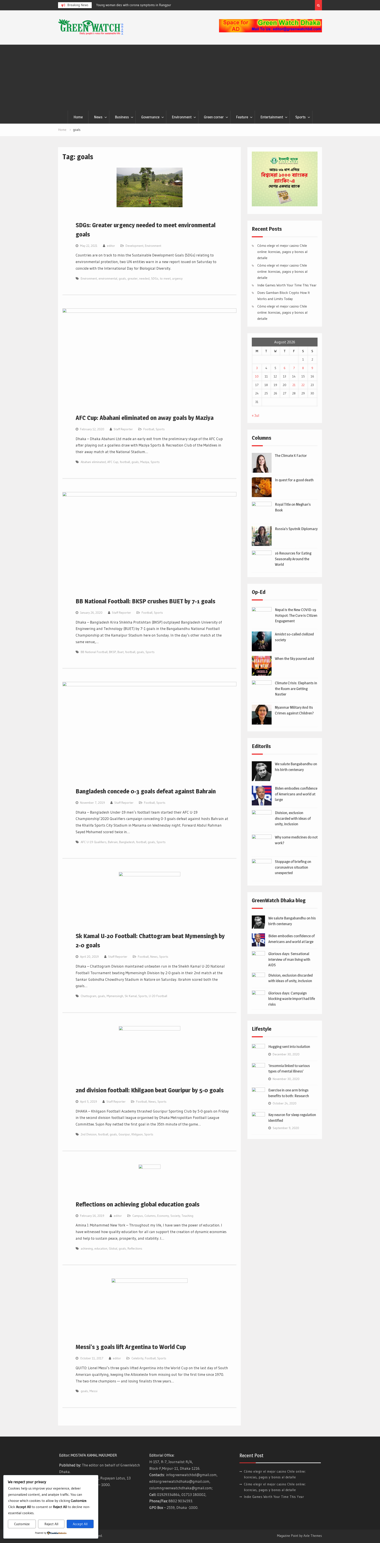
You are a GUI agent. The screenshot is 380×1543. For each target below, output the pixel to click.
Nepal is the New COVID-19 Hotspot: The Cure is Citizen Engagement (296, 615)
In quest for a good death (294, 480)
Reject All (51, 1524)
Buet (120, 652)
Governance (150, 117)
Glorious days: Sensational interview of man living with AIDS (289, 959)
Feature (242, 117)
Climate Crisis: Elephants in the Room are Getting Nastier (296, 688)
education (100, 1248)
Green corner (214, 117)
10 (257, 376)
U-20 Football (158, 996)
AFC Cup (112, 462)
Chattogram (88, 996)
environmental (108, 278)
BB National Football (94, 652)
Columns (150, 1216)
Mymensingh (115, 996)
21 (294, 385)
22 (303, 385)
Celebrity (137, 1358)
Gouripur (124, 1134)
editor (111, 246)
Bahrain (113, 842)
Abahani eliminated (93, 462)
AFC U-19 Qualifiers (93, 842)
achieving (87, 1248)
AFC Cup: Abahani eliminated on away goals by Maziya (145, 417)
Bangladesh (127, 842)
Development (134, 246)
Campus (137, 1216)
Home (78, 117)
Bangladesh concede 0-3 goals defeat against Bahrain (146, 791)
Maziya (144, 462)
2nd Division (89, 1134)
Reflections (135, 1248)
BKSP (112, 652)
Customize (22, 1524)
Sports (300, 117)
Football (148, 429)
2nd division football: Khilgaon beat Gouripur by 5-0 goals (150, 1090)
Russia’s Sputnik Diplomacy (296, 529)
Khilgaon (137, 1134)
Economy (163, 1216)
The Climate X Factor (291, 455)
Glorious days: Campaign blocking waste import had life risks (291, 999)
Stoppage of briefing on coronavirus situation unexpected (293, 867)
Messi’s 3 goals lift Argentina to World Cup (131, 1347)
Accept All (80, 1524)
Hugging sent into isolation (289, 1046)
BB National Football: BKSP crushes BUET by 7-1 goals (145, 601)
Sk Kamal (131, 996)
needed (144, 278)
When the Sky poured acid (294, 658)
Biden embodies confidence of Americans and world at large (296, 794)
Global (113, 1248)
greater (133, 278)
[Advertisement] (190, 77)
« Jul (255, 415)
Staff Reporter (123, 429)
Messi (93, 1391)
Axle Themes (312, 1536)
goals (122, 278)
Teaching (187, 1216)
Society (175, 1216)
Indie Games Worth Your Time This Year (286, 285)
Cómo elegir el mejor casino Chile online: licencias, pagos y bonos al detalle (282, 251)
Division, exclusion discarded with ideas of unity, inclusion (293, 818)
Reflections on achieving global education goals (137, 1204)
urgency (177, 278)
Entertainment (271, 117)
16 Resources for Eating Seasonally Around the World (293, 559)
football (125, 462)
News (98, 117)
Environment (182, 117)
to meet (165, 278)
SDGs (154, 278)
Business (122, 117)
